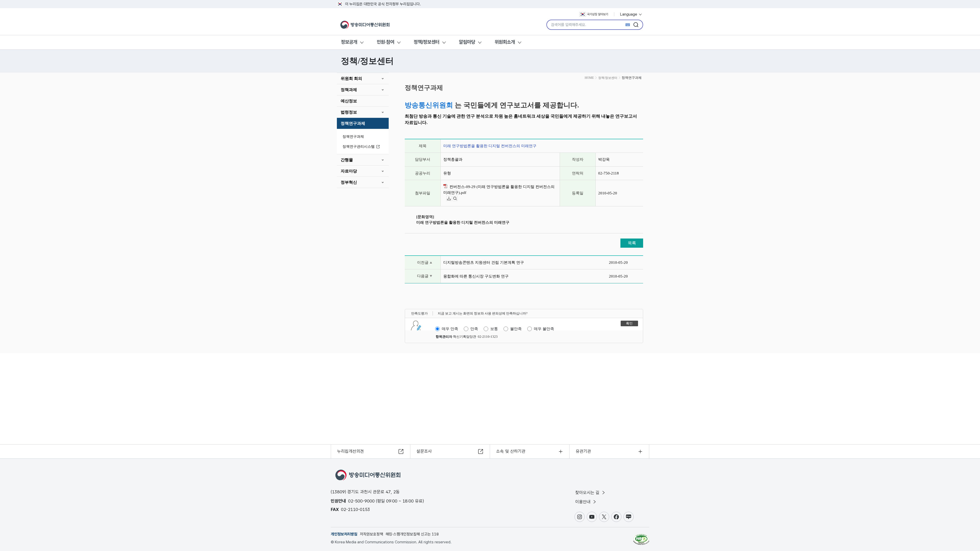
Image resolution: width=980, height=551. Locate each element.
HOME (589, 78)
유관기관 (583, 451)
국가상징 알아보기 (597, 14)
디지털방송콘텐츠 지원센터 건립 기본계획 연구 (483, 262)
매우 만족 (450, 329)
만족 (474, 329)
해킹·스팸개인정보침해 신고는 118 (412, 534)
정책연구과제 (353, 123)
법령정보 (349, 112)
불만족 (516, 329)
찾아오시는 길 (588, 492)
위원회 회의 (351, 78)
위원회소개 (505, 42)
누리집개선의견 (350, 451)
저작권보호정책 (371, 534)
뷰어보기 (457, 198)
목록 (632, 243)
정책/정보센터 (426, 42)
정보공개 (349, 42)
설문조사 (424, 451)
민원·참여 (385, 42)
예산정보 (349, 101)
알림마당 (467, 42)
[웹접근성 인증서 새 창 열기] (641, 537)
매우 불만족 (544, 329)
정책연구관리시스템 (358, 146)
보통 (494, 329)
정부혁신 (349, 182)
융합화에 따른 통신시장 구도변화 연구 (476, 276)
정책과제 (349, 89)
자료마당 (349, 171)
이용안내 (583, 501)
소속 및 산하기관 (510, 451)
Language (629, 14)
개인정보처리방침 (344, 534)
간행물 (347, 160)
